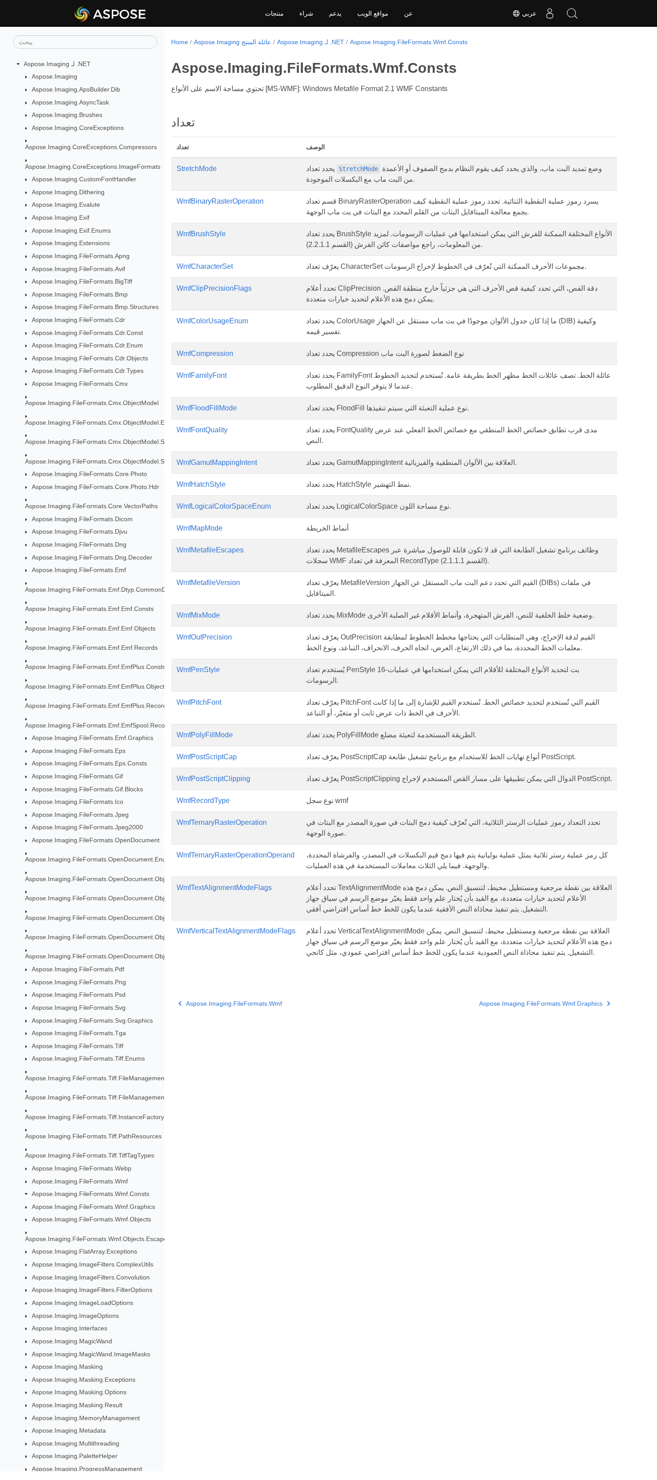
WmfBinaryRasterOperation (220, 201)
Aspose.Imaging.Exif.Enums (71, 230)
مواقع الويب (372, 13)
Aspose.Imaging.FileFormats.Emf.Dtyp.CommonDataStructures (114, 589)
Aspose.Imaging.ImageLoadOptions (82, 1302)
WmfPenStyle (198, 669)
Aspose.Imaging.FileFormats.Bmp (80, 294)
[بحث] (572, 13)
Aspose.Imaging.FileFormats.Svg (79, 1007)
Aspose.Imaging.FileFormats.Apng (81, 255)
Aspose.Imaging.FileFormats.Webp (81, 1168)
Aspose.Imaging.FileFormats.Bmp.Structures (95, 307)
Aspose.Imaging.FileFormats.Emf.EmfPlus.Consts (95, 667)
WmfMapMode (200, 528)
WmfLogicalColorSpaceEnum (224, 506)
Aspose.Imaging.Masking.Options (79, 1392)
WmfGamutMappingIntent (217, 462)
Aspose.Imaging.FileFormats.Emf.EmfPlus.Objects (96, 686)
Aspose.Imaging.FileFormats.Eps (79, 750)
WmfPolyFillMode (205, 735)
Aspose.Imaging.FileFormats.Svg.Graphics (92, 1020)
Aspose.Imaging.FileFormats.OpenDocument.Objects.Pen (107, 956)
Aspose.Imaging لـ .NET (57, 63)
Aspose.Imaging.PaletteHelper (75, 1455)
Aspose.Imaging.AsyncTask (70, 102)
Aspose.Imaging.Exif (60, 217)
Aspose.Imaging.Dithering (68, 192)
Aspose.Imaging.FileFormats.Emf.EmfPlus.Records (97, 705)
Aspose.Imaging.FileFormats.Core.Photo (89, 473)
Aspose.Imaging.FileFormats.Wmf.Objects (91, 1219)
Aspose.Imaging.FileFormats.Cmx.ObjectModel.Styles (101, 461)
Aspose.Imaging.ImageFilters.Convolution (91, 1277)
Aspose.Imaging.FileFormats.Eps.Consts (89, 763)
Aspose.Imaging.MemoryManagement (86, 1417)
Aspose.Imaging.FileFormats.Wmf (80, 1181)
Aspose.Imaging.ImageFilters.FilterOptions (92, 1289)
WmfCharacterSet (205, 266)
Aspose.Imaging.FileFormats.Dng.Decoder (92, 557)
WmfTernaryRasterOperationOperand (236, 855)
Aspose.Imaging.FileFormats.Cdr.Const (87, 332)
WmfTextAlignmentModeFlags (224, 887)
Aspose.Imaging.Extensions (71, 243)
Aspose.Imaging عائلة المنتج (232, 42)
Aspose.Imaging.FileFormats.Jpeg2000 (87, 827)
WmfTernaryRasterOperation (222, 822)
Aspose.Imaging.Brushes (67, 114)
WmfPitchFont (199, 702)
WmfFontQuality (202, 430)
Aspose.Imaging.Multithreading (75, 1443)
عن (408, 13)
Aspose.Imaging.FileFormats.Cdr (78, 319)
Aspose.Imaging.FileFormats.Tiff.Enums (88, 1058)
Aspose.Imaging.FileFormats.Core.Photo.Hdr (95, 486)
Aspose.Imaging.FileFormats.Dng (79, 544)
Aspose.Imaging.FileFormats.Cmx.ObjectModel (92, 403)
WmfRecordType (203, 800)
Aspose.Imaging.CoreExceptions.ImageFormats (92, 166)
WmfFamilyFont (202, 375)
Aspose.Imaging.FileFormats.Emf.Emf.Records (91, 647)
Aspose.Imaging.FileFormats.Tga (79, 1033)
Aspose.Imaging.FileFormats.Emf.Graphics (92, 737)
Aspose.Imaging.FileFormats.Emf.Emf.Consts (89, 608)
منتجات (274, 13)
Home (179, 42)
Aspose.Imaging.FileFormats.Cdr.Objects (90, 358)
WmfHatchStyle (201, 484)
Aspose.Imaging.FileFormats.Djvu (79, 531)
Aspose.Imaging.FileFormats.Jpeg (80, 814)
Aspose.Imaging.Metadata (69, 1430)
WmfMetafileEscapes (210, 550)
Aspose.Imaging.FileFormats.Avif (78, 268)
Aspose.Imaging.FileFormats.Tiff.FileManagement (95, 1078)
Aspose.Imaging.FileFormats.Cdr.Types (87, 371)
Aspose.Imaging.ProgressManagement (87, 1468)
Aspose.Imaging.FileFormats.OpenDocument (96, 840)
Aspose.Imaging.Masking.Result (77, 1405)
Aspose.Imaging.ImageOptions (75, 1315)
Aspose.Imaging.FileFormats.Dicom (82, 519)
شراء (306, 13)
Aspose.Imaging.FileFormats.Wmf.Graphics (93, 1206)
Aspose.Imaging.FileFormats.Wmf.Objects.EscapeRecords (108, 1238)
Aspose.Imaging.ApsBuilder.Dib (76, 89)
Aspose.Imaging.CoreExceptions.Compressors (91, 147)
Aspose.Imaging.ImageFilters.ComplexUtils (92, 1264)
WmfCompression (205, 353)
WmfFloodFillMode (207, 408)
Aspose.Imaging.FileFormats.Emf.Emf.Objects (90, 628)
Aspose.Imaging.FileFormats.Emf (79, 570)
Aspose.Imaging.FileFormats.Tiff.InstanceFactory (94, 1116)
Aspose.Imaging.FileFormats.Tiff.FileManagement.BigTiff (105, 1097)
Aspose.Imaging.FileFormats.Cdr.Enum (87, 345)
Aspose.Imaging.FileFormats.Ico (77, 801)
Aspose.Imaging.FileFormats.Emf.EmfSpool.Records (99, 725)
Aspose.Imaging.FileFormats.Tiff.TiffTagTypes (89, 1155)
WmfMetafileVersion (208, 582)
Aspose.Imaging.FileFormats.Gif (77, 776)
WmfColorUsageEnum (212, 321)
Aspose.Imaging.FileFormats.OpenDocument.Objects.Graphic (112, 937)
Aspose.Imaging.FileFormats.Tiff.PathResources (93, 1136)
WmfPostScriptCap (207, 757)
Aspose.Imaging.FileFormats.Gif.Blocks (87, 789)
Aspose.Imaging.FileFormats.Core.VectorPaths (91, 506)
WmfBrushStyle (201, 234)
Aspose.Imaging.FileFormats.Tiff (77, 1045)
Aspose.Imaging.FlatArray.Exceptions (84, 1251)
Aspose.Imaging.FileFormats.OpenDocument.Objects (100, 878)
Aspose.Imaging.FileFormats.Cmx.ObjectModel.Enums (102, 422)
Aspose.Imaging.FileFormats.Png (79, 982)
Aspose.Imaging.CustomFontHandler (84, 179)
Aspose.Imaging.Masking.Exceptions (83, 1379)
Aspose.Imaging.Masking (67, 1366)
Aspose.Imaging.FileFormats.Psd (79, 995)
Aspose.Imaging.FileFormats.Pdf (78, 969)
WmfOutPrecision (204, 637)
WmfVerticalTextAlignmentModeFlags (236, 931)
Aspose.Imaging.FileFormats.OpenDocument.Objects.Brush (109, 898)
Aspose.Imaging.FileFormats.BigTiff (82, 281)
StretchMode (197, 168)
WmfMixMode (198, 615)
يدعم (335, 13)
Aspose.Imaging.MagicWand (72, 1341)
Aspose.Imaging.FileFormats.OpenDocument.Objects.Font (108, 917)
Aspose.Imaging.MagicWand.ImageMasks (91, 1354)
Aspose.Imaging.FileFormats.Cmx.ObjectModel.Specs (101, 441)
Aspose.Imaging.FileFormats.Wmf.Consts (90, 1193)
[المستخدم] (550, 13)
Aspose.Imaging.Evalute (66, 205)
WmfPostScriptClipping (213, 778)
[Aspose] (110, 13)
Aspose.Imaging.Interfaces (69, 1328)
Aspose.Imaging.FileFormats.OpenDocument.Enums (99, 859)
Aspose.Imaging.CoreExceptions (78, 127)
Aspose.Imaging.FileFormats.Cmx (80, 383)
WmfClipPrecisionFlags (214, 288)
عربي (528, 13)
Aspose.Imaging (54, 76)
